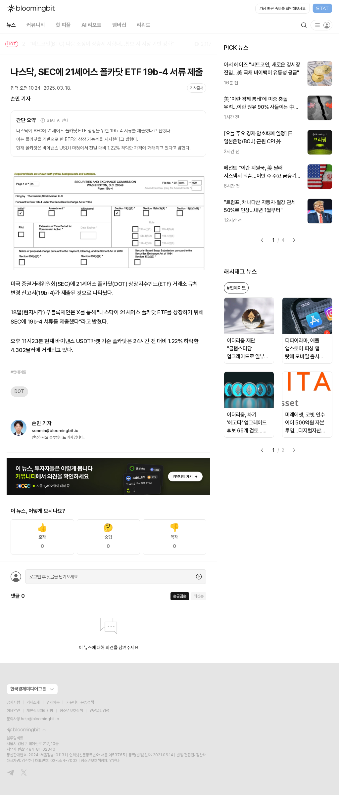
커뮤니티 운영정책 (80, 702)
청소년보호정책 (71, 710)
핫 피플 (63, 25)
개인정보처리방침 (39, 710)
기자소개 (33, 702)
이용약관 (13, 710)
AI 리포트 (91, 25)
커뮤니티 (35, 25)
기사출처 (196, 88)
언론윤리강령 (99, 710)
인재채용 (53, 702)
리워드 (144, 25)
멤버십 (119, 25)
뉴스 (11, 25)
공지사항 (13, 702)
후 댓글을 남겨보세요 (53, 576)
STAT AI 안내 (57, 120)
